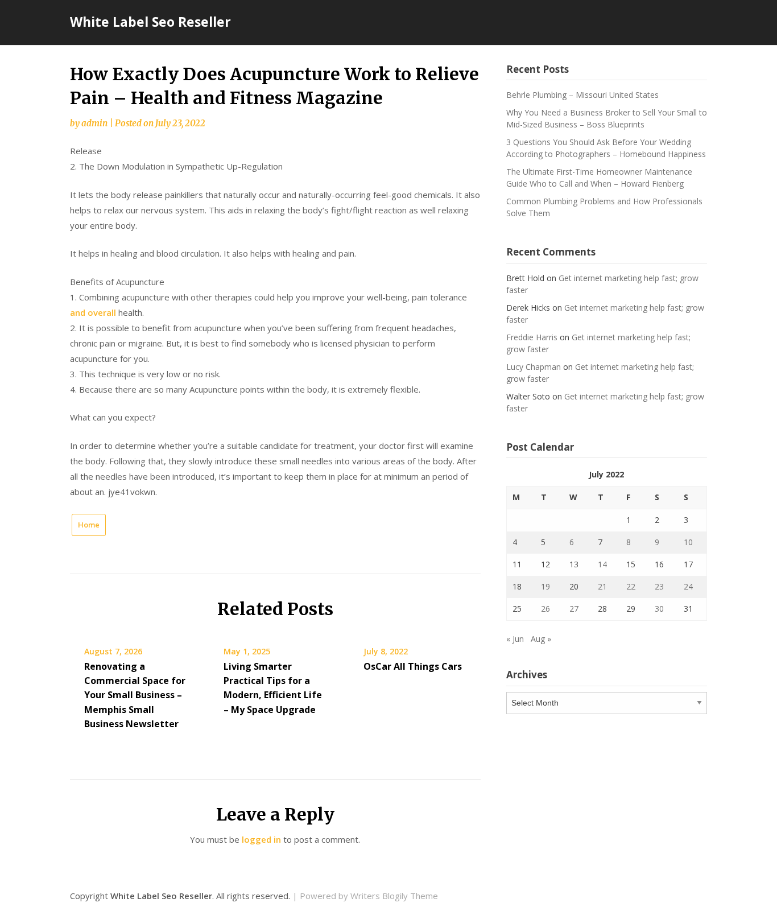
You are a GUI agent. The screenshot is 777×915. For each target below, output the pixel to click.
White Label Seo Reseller (150, 22)
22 (630, 586)
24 (688, 586)
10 (688, 542)
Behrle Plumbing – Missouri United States (582, 94)
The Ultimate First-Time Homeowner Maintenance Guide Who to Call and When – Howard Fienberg (599, 177)
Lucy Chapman (533, 366)
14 (602, 564)
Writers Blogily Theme (394, 895)
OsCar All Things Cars (412, 666)
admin (94, 123)
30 (659, 608)
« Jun (515, 638)
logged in (261, 839)
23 (659, 586)
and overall (93, 312)
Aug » (541, 638)
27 (573, 608)
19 (545, 586)
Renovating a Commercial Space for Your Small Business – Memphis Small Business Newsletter (134, 695)
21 (602, 586)
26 (545, 608)
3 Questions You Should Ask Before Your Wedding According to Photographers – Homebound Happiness (606, 148)
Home (89, 525)
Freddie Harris (531, 337)
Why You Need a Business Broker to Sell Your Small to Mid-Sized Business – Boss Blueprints (606, 118)
